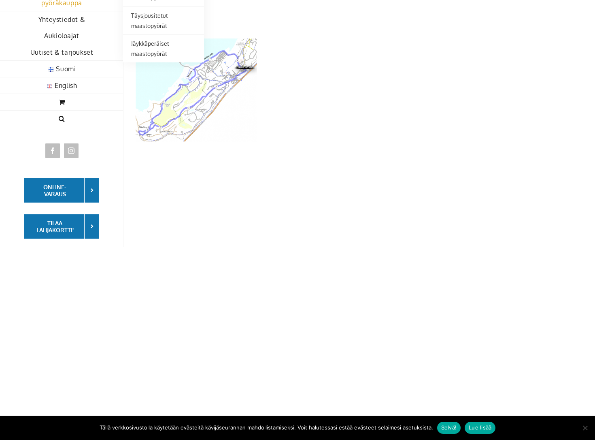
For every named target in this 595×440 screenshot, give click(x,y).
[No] (585, 428)
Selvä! (449, 427)
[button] (61, 119)
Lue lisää (480, 427)
